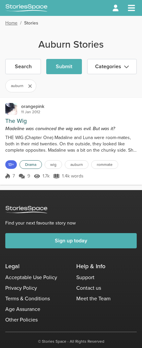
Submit (64, 66)
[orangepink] (11, 109)
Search (23, 66)
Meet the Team (93, 298)
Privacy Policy (21, 288)
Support (85, 277)
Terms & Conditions (27, 298)
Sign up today (71, 240)
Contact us (88, 288)
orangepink (32, 106)
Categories (108, 66)
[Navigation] (131, 8)
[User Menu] (116, 8)
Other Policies (21, 319)
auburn (76, 165)
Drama (30, 165)
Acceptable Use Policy (31, 277)
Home (11, 23)
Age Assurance (22, 309)
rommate (105, 165)
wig (53, 165)
